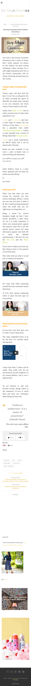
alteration (6, 460)
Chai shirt (10, 240)
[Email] (23, 671)
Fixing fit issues (22, 136)
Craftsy (5, 120)
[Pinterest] (15, 671)
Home (5, 24)
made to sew (16, 463)
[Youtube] (19, 671)
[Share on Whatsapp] (19, 473)
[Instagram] (11, 671)
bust (13, 460)
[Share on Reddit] (17, 473)
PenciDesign (15, 679)
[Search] (29, 2)
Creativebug (16, 120)
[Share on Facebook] (12, 473)
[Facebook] (7, 671)
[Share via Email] (21, 473)
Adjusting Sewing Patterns (12, 130)
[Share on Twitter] (13, 473)
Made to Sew (17, 111)
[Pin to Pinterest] (15, 473)
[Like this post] (10, 473)
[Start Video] (15, 269)
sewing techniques (8, 466)
